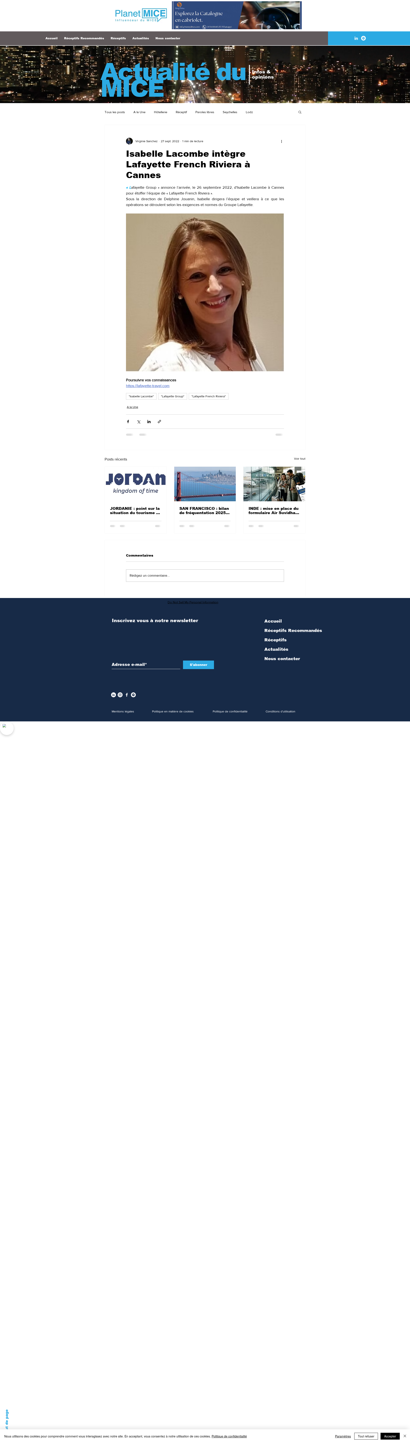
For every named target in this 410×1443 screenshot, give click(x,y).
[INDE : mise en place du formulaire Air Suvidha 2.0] (274, 484)
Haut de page (7, 1422)
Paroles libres (204, 112)
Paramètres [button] (343, 1436)
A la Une (139, 112)
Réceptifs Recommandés (293, 634)
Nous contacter (282, 662)
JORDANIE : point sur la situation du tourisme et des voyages (135, 510)
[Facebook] (126, 698)
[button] (300, 112)
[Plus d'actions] (281, 141)
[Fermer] (404, 1436)
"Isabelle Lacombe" (141, 396)
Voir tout (299, 458)
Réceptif (181, 112)
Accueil (273, 624)
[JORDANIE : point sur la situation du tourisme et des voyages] (136, 484)
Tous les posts (115, 112)
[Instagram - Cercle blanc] (120, 698)
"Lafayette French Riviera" (209, 396)
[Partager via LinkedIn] (149, 422)
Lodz (249, 112)
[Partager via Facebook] (128, 422)
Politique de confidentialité (229, 1436)
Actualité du (173, 71)
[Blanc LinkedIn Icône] (356, 38)
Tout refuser (366, 1436)
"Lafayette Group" (172, 396)
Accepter (390, 1436)
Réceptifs (275, 643)
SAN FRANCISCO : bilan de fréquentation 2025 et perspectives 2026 (204, 510)
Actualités (276, 652)
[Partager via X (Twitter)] (138, 422)
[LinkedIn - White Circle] (113, 698)
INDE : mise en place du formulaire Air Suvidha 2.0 (274, 510)
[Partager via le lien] (159, 422)
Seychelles (230, 112)
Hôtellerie (160, 112)
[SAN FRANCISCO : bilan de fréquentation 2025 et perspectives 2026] (205, 484)
